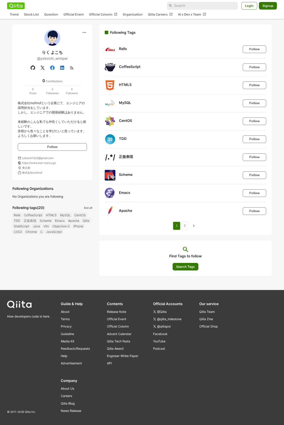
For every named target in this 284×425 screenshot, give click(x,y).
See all (88, 207)
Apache (73, 220)
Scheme (45, 220)
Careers (66, 396)
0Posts (33, 91)
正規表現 (30, 220)
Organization (133, 14)
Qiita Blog (68, 403)
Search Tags (185, 266)
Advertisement (71, 363)
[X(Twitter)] (42, 68)
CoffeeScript (33, 215)
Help (64, 356)
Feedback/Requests (75, 348)
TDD (17, 220)
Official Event (73, 14)
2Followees (52, 91)
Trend (14, 14)
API (109, 363)
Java (36, 226)
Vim (46, 226)
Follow (52, 147)
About (65, 312)
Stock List (31, 14)
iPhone (78, 226)
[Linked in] (62, 68)
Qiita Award (115, 348)
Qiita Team (207, 312)
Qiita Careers (160, 14)
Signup (267, 6)
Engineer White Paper (122, 356)
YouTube (159, 341)
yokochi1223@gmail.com (37, 158)
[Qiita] (16, 5)
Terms (65, 319)
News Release (71, 411)
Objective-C (61, 226)
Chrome (31, 232)
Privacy (66, 326)
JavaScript (54, 232)
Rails (17, 215)
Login (249, 6)
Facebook (160, 334)
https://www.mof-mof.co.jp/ (39, 163)
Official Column (103, 14)
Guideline (67, 334)
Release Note (116, 312)
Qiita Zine (206, 319)
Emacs (60, 220)
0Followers (72, 91)
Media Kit (67, 341)
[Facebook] (52, 68)
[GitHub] (33, 68)
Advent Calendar (119, 334)
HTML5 (51, 215)
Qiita (86, 220)
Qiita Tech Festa (118, 341)
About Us (67, 388)
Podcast (159, 348)
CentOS (80, 215)
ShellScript (21, 226)
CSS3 (18, 232)
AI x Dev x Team (192, 14)
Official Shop (208, 326)
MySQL (65, 215)
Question (51, 14)
